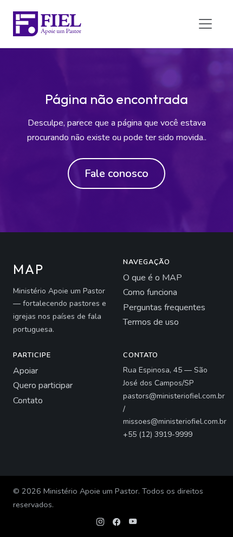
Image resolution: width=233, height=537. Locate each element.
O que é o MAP (152, 278)
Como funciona (150, 292)
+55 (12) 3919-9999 (157, 434)
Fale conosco (116, 173)
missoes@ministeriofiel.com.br (174, 421)
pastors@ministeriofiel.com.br (174, 396)
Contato (28, 401)
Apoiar (25, 371)
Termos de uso (151, 322)
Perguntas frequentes (164, 307)
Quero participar (43, 385)
